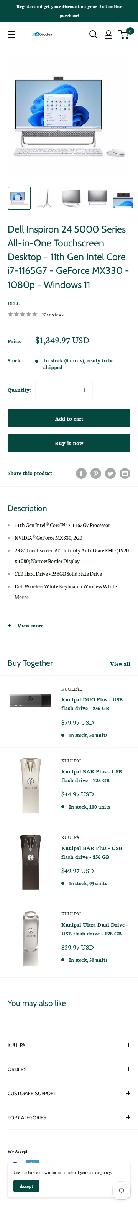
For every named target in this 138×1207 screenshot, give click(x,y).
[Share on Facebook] (81, 473)
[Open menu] (11, 34)
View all (120, 663)
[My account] (108, 34)
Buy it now (69, 443)
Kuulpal (71, 689)
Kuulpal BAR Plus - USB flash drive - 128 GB (91, 776)
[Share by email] (125, 473)
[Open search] (93, 34)
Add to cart (69, 418)
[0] (124, 34)
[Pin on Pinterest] (95, 473)
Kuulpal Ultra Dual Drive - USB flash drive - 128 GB (94, 929)
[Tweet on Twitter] (110, 473)
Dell (13, 303)
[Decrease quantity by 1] (44, 390)
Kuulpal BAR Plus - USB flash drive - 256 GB (91, 852)
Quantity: (19, 389)
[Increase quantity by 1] (84, 390)
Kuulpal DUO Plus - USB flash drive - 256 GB (92, 704)
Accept (26, 1186)
